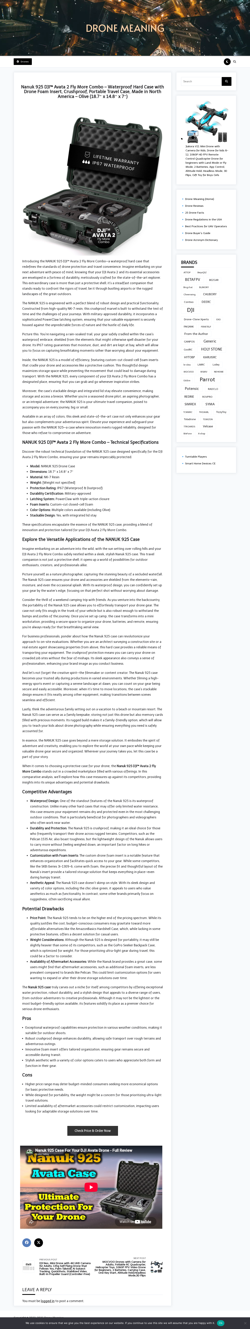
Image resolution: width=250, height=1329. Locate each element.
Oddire (186, 380)
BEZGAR (214, 280)
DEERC (206, 302)
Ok (220, 1323)
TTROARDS (189, 426)
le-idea (187, 365)
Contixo (189, 301)
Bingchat (188, 287)
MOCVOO (189, 371)
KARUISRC (210, 357)
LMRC (201, 364)
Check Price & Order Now (92, 1131)
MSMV (203, 371)
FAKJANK (189, 326)
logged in (47, 1301)
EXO (218, 319)
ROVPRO (207, 396)
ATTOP (187, 272)
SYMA (210, 404)
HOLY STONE (211, 349)
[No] (245, 1323)
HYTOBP (189, 357)
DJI (190, 309)
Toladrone (190, 419)
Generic (210, 341)
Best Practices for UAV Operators (206, 226)
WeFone (187, 433)
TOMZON (208, 419)
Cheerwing (190, 294)
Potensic (192, 389)
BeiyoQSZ (202, 272)
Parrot (207, 379)
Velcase (208, 426)
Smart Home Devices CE (200, 463)
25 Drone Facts (194, 212)
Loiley (216, 364)
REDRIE (189, 396)
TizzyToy (221, 412)
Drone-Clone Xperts (196, 319)
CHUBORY (210, 294)
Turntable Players (196, 456)
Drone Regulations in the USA (203, 219)
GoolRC (188, 349)
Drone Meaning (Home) (199, 199)
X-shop (201, 433)
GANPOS (189, 341)
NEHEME (219, 371)
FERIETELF (206, 326)
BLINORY (204, 287)
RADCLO (213, 388)
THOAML (204, 412)
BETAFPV (192, 279)
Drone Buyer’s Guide (197, 233)
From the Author (196, 334)
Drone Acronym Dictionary (201, 240)
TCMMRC (187, 412)
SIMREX (190, 404)
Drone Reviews (194, 206)
